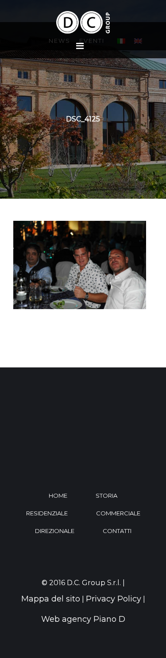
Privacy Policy (113, 599)
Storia (106, 495)
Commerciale (118, 513)
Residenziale (47, 513)
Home (58, 495)
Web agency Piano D (83, 619)
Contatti (117, 530)
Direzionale (54, 530)
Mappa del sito (50, 599)
